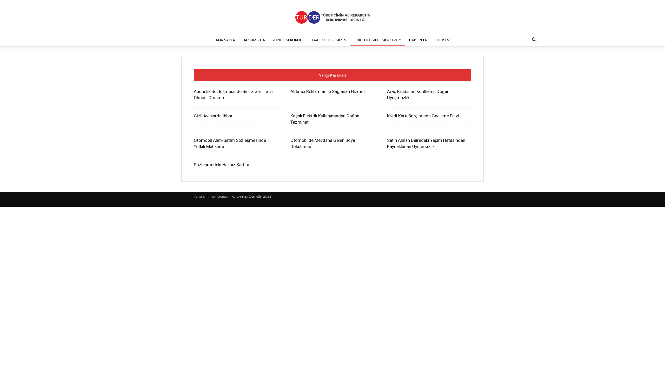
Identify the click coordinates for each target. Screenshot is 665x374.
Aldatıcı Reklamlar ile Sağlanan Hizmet (327, 91)
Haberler (418, 39)
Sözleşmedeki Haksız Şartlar (221, 164)
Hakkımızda (253, 39)
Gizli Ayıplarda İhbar (213, 115)
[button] (534, 40)
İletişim (442, 39)
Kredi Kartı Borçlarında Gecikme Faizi (423, 115)
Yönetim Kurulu (288, 39)
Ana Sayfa (225, 39)
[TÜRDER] (332, 17)
